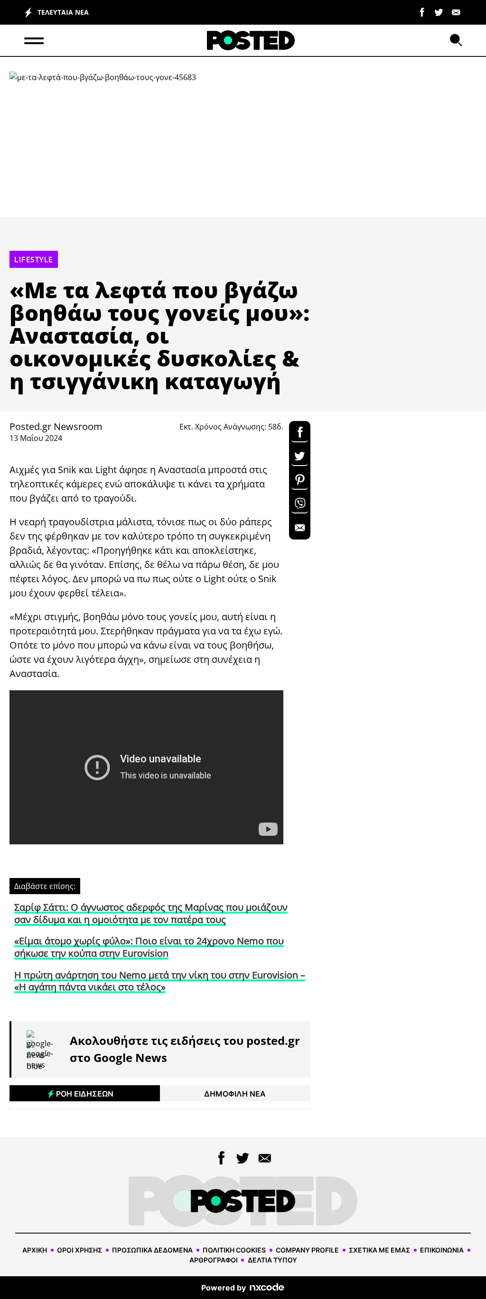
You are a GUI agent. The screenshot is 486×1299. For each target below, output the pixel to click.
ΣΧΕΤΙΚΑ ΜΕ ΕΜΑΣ (379, 1250)
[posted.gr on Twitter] (439, 11)
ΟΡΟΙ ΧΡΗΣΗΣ (79, 1250)
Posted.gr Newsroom (56, 426)
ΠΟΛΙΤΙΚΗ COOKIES (234, 1250)
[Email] (456, 11)
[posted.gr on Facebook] (422, 11)
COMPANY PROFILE (307, 1250)
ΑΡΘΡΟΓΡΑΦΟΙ (213, 1260)
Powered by (223, 1287)
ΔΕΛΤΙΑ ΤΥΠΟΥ (272, 1260)
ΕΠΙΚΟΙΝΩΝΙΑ (442, 1250)
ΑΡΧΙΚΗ (34, 1250)
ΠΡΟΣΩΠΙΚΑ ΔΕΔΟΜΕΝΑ (152, 1250)
